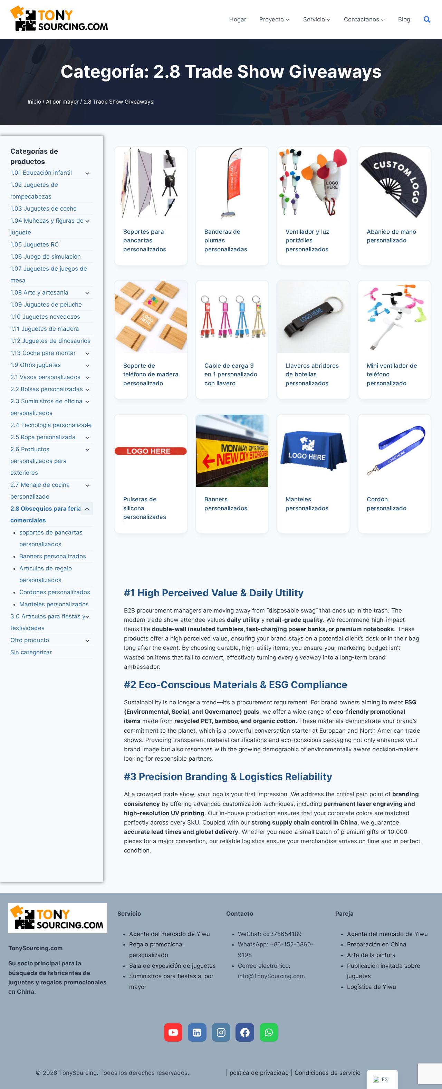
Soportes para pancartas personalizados (144, 240)
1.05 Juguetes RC (34, 244)
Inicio (34, 101)
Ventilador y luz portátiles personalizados (307, 240)
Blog (404, 19)
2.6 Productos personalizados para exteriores (38, 461)
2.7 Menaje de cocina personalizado (40, 490)
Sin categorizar (31, 652)
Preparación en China (376, 944)
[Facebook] (245, 1032)
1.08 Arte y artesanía (39, 292)
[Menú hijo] (86, 173)
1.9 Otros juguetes (35, 365)
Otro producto (29, 640)
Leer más (379, 263)
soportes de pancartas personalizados (51, 538)
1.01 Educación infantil (41, 172)
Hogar (237, 19)
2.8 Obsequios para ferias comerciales (47, 514)
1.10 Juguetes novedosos (45, 316)
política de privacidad (259, 1072)
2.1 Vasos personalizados (45, 377)
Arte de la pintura (371, 955)
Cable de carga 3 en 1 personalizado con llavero (230, 374)
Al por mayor (62, 101)
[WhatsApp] (269, 1032)
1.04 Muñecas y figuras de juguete (47, 226)
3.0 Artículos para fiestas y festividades (47, 622)
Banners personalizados (52, 556)
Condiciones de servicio (328, 1072)
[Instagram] (221, 1032)
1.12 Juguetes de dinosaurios (50, 340)
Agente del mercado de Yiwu (169, 934)
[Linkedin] (197, 1032)
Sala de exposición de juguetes (172, 965)
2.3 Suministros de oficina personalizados (46, 407)
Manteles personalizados (54, 604)
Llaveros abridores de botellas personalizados (312, 374)
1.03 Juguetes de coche (43, 208)
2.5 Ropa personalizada (43, 437)
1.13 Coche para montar (43, 352)
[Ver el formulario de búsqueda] (427, 19)
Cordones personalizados (54, 592)
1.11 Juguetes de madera (44, 328)
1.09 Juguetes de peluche (46, 304)
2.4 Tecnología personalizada (51, 425)
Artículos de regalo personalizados (45, 574)
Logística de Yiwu (371, 986)
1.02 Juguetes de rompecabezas (34, 190)
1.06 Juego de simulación (45, 256)
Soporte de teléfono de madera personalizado (151, 374)
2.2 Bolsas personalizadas (46, 389)
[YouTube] (173, 1032)
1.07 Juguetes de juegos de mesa (48, 274)
